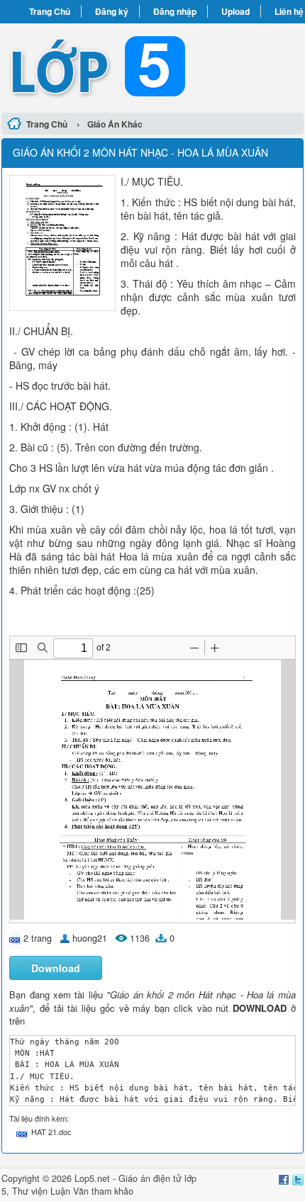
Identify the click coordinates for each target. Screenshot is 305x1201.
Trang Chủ (49, 11)
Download (55, 968)
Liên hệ (289, 11)
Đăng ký (111, 11)
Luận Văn (69, 1191)
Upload (235, 11)
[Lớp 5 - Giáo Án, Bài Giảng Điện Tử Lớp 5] (152, 65)
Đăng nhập (174, 11)
